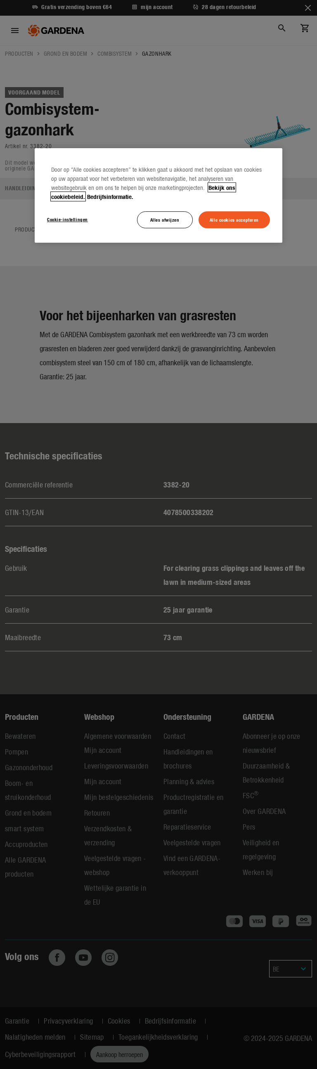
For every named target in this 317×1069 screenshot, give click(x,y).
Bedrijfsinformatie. (110, 196)
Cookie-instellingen (67, 219)
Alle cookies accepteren (234, 219)
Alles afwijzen (165, 219)
